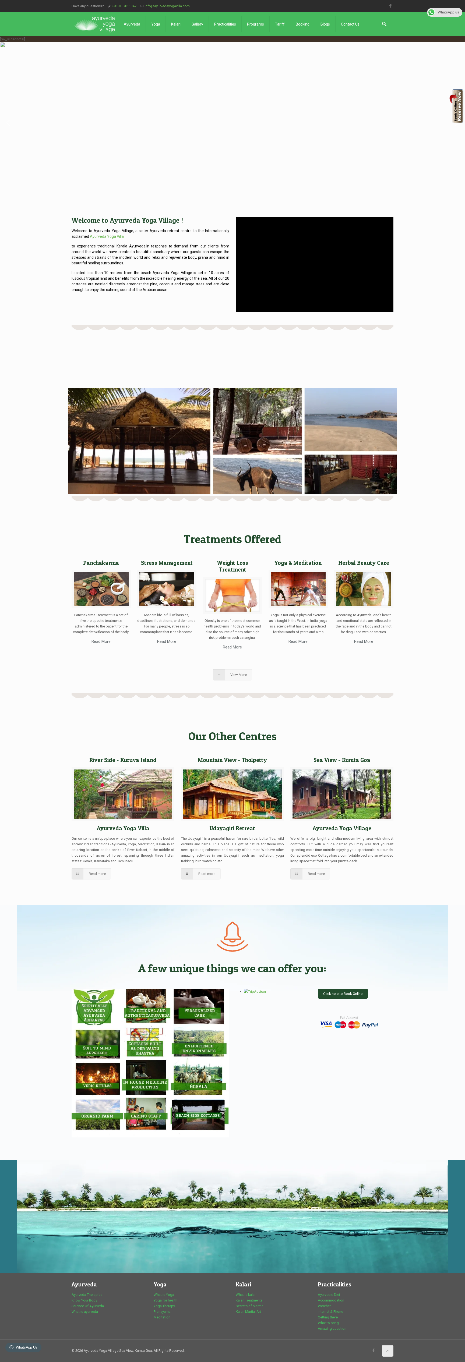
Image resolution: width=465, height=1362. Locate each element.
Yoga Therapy (164, 1306)
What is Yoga (164, 1295)
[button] (8, 122)
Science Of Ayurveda (88, 1306)
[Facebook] (390, 5)
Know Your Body (84, 1300)
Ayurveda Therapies (87, 1295)
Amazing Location (332, 1328)
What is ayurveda (85, 1312)
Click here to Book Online (342, 994)
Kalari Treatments (249, 1300)
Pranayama (162, 1312)
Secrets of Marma (249, 1306)
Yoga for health (165, 1300)
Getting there (328, 1317)
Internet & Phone (330, 1312)
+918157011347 (124, 6)
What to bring (328, 1323)
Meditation (162, 1317)
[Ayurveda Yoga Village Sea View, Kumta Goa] (94, 24)
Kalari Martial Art (248, 1312)
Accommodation (331, 1300)
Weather (324, 1306)
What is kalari (246, 1295)
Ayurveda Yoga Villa (107, 236)
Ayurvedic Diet (329, 1295)
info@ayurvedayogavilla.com (167, 6)
